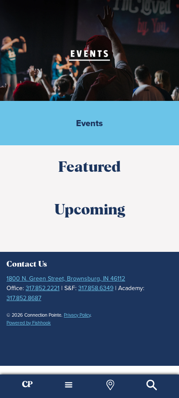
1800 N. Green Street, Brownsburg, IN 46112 (66, 278)
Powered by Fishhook (29, 322)
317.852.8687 (24, 298)
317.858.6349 (95, 288)
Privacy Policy (77, 314)
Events (89, 123)
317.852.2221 (43, 288)
